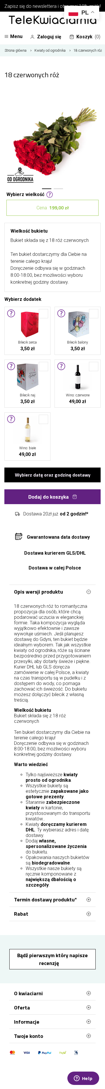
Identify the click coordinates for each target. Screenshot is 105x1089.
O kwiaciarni (28, 993)
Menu (16, 36)
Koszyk (88, 36)
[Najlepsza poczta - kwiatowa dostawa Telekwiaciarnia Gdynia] (52, 20)
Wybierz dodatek (22, 298)
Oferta (22, 1007)
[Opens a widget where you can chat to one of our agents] (83, 1079)
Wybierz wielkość (25, 194)
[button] (46, 188)
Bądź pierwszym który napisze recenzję (52, 959)
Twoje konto (28, 1036)
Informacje (26, 1022)
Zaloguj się (49, 36)
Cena (52, 207)
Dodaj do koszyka (48, 497)
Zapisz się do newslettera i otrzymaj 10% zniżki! (52, 6)
